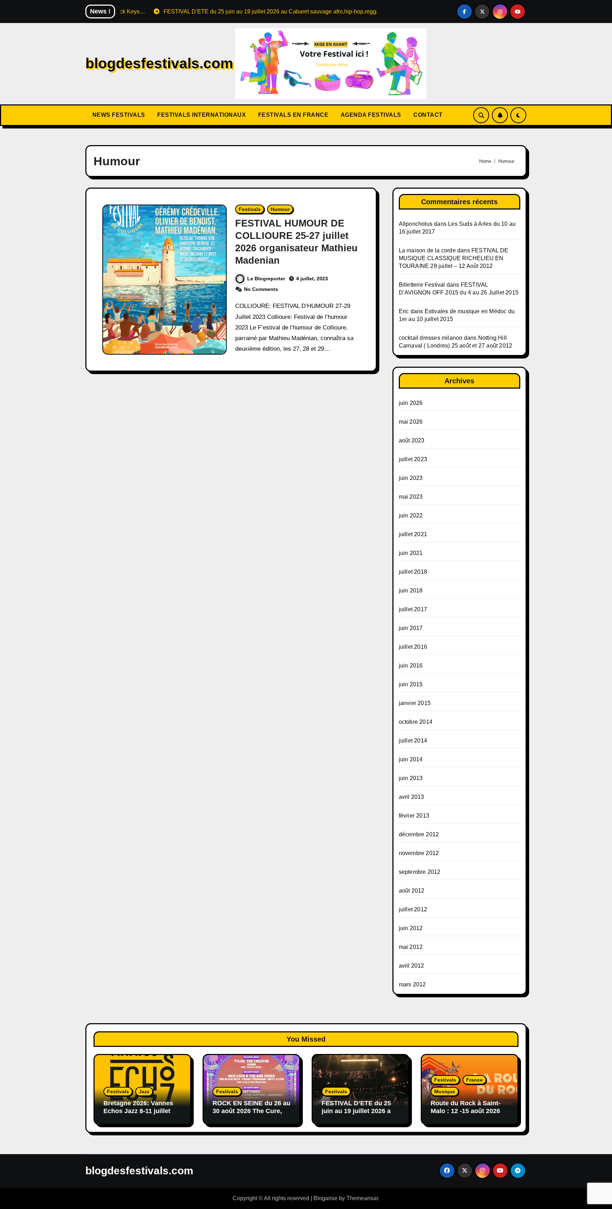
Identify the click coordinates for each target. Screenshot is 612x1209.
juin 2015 (411, 684)
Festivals (250, 209)
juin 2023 (411, 478)
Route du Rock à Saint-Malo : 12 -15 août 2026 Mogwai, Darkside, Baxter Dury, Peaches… (469, 1115)
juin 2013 (411, 778)
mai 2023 (411, 497)
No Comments (261, 289)
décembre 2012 (419, 834)
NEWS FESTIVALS (118, 115)
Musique (444, 1091)
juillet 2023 (413, 459)
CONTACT (427, 115)
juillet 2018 (413, 572)
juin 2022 (411, 515)
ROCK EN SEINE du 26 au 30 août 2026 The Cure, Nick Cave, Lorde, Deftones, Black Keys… (251, 1115)
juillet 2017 (413, 609)
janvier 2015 (415, 703)
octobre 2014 (415, 722)
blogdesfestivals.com (159, 63)
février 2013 (414, 816)
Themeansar (362, 1198)
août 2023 (412, 440)
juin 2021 (411, 553)
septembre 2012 (420, 872)
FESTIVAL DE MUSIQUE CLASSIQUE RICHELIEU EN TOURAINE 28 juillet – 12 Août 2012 (454, 258)
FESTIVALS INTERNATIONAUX (201, 115)
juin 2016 (411, 666)
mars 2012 (412, 984)
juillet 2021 (413, 534)
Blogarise (325, 1198)
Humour (280, 209)
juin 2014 (411, 759)
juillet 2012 (413, 909)
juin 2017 (411, 628)
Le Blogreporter (266, 278)
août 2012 (412, 891)
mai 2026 (411, 422)
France (474, 1080)
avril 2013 (411, 797)
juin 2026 (411, 403)
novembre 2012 (419, 853)
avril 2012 (411, 966)
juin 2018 (411, 591)
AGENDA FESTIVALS (370, 115)
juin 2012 (411, 928)
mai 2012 (411, 947)
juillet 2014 (413, 741)
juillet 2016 (413, 647)
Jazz (144, 1091)
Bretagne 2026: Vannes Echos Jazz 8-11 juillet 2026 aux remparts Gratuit (138, 1115)
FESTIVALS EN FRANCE (292, 115)
